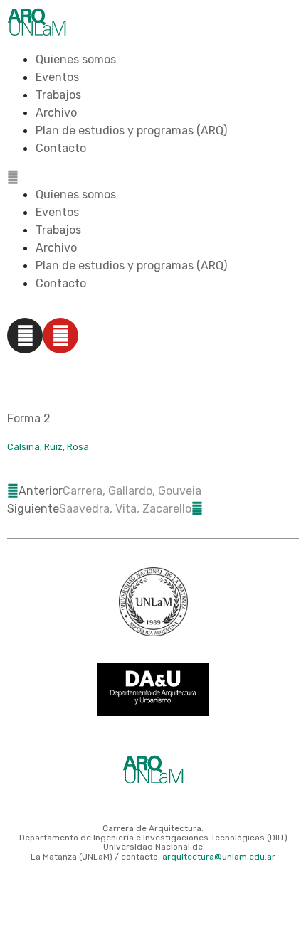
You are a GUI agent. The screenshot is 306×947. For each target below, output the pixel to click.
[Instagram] (25, 335)
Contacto (61, 148)
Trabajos (58, 95)
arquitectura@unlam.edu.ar (218, 857)
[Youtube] (60, 335)
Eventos (57, 77)
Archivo (56, 112)
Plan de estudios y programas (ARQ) (131, 130)
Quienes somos (76, 59)
